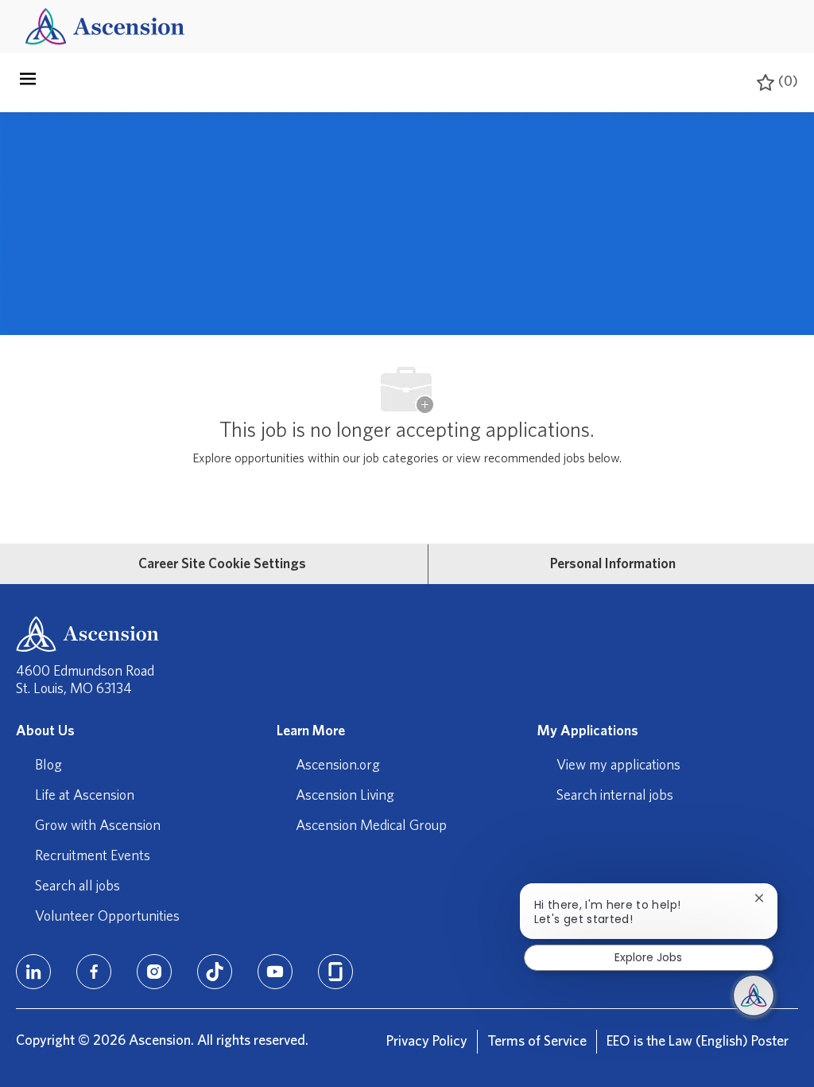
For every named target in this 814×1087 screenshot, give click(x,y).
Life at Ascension (84, 796)
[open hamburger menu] (28, 83)
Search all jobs (77, 886)
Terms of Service (537, 1041)
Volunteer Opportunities (107, 917)
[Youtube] (275, 971)
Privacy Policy (426, 1041)
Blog (48, 765)
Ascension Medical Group (371, 826)
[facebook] (93, 971)
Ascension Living (345, 796)
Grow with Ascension (98, 826)
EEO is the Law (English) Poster (698, 1041)
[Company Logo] (104, 26)
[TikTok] (214, 971)
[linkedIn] (33, 971)
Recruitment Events (92, 856)
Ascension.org (338, 765)
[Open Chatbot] (753, 995)
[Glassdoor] (335, 971)
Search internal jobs (614, 796)
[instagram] (154, 971)
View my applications (618, 765)
